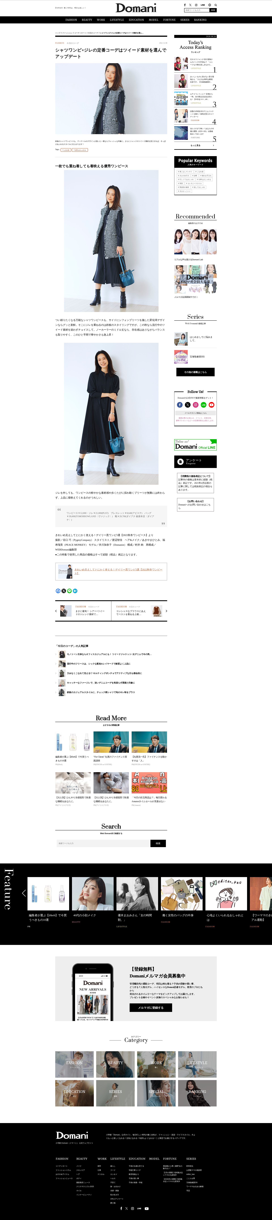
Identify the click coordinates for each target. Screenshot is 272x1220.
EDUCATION (136, 20)
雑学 (99, 1166)
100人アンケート (117, 1199)
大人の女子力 (184, 175)
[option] (48, 900)
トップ (57, 33)
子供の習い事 (134, 1178)
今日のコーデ (93, 33)
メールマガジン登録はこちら (196, 413)
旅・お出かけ (115, 1186)
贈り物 (112, 1203)
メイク (78, 1166)
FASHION (71, 20)
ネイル (78, 1191)
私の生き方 (114, 1195)
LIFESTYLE (117, 20)
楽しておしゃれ (199, 187)
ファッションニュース (64, 1178)
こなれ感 (66, 150)
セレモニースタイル (194, 183)
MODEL (153, 20)
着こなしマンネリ (185, 171)
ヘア (78, 1174)
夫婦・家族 (114, 1191)
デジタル (101, 1174)
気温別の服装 (184, 187)
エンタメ (113, 1174)
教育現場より (134, 1174)
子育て (112, 1183)
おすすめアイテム (62, 1174)
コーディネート (80, 33)
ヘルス (112, 1178)
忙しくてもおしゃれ (186, 179)
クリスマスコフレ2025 (85, 1186)
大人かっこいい (185, 191)
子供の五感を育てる (136, 1166)
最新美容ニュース (83, 1183)
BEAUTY (87, 20)
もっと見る (195, 145)
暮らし (112, 1166)
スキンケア (80, 1170)
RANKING (200, 20)
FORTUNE (169, 20)
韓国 (181, 183)
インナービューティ (84, 1195)
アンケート (194, 460)
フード (112, 1170)
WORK (101, 20)
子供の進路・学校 (135, 1183)
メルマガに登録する (151, 1007)
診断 (195, 175)
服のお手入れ (206, 175)
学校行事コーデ (135, 1170)
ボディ (78, 1178)
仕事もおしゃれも (80, 150)
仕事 (99, 1170)
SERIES (184, 20)
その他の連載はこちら (195, 372)
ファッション (67, 33)
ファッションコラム (63, 1170)
